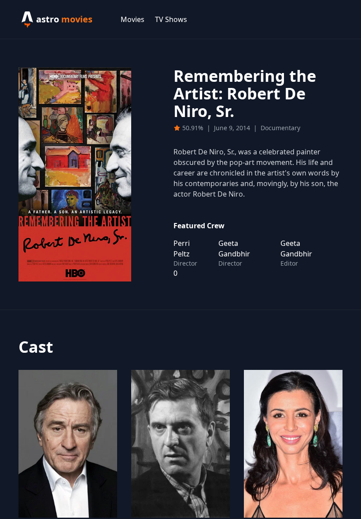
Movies (132, 19)
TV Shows (171, 19)
